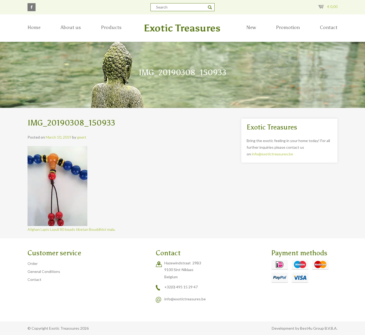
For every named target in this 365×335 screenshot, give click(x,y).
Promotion (288, 27)
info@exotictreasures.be (272, 154)
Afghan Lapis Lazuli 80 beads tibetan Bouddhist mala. (72, 229)
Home (34, 27)
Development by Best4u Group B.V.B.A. (304, 328)
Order (33, 263)
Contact (328, 27)
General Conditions (44, 271)
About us (71, 27)
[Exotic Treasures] (182, 28)
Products (111, 27)
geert (81, 137)
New (251, 27)
